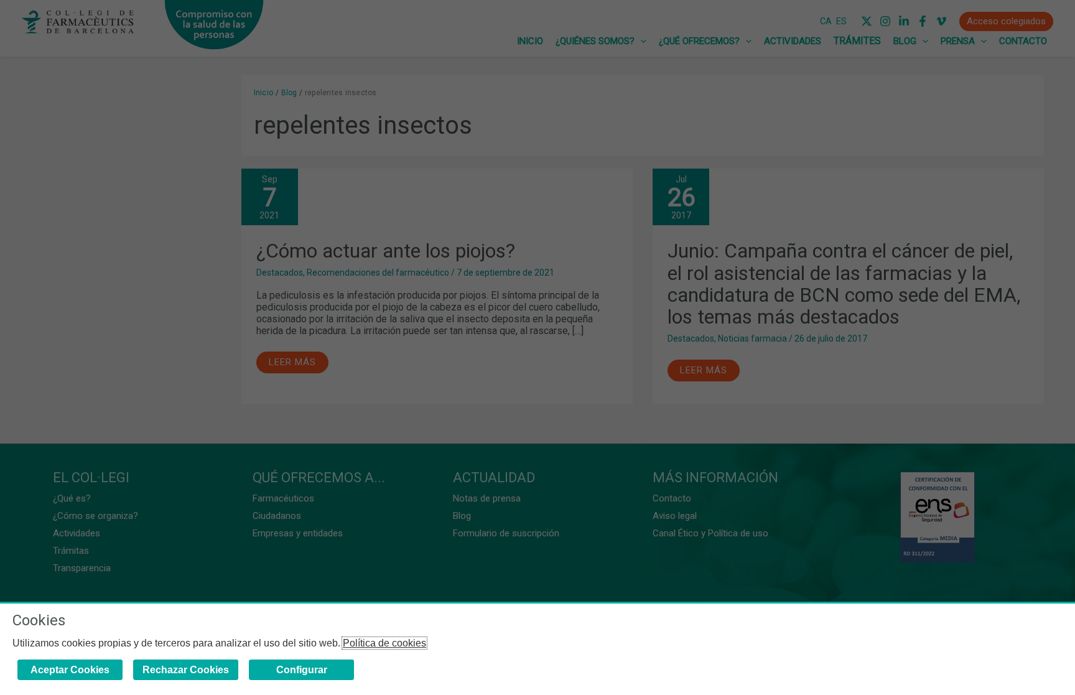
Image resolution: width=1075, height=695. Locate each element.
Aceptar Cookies (69, 670)
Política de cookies (384, 643)
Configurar (301, 670)
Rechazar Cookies (185, 670)
